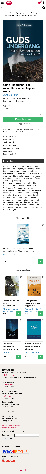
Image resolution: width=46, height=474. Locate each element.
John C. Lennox (10, 95)
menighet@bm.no (8, 384)
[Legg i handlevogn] (40, 261)
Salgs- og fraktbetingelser (11, 425)
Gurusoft (23, 470)
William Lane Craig (32, 352)
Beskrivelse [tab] (8, 161)
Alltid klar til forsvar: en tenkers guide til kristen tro (33, 346)
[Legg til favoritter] (42, 225)
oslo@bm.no (6, 396)
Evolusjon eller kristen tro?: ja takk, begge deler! (33, 303)
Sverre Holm (7, 352)
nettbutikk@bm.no (8, 375)
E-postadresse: (8, 435)
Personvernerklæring (10, 428)
